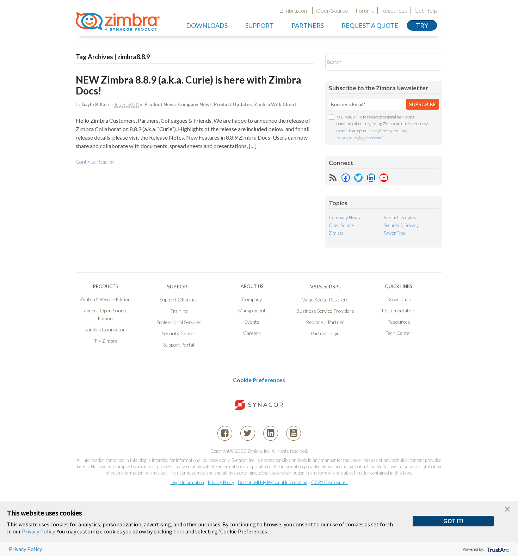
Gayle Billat (94, 104)
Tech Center (399, 333)
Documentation (398, 310)
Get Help (425, 10)
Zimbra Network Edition (105, 299)
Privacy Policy (221, 482)
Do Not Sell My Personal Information (272, 482)
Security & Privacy (401, 225)
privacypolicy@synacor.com (359, 137)
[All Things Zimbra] (118, 27)
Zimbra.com (294, 10)
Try (422, 25)
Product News (160, 104)
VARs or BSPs (325, 286)
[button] (507, 508)
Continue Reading (94, 162)
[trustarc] (497, 549)
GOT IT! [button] (453, 521)
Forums (365, 10)
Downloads (207, 25)
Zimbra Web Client (275, 104)
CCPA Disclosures (329, 482)
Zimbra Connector (105, 329)
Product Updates (233, 104)
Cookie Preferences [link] (259, 380)
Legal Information (187, 482)
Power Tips (394, 233)
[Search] (431, 62)
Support (259, 25)
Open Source (332, 10)
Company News (195, 104)
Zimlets (336, 233)
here (178, 531)
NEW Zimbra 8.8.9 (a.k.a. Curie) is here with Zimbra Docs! (188, 85)
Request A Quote (369, 25)
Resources (394, 10)
